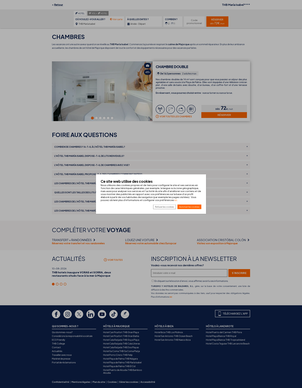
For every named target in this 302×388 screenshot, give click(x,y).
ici (176, 199)
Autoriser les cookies (189, 207)
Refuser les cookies (164, 207)
